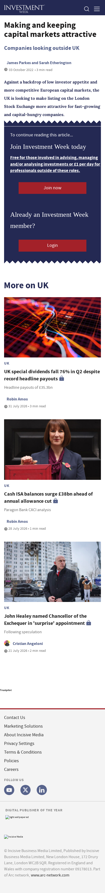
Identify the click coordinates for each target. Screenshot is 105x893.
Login (52, 245)
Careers (11, 769)
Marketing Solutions (23, 726)
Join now (52, 188)
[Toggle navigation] (95, 9)
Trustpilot (6, 690)
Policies (11, 761)
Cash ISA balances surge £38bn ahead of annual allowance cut (48, 498)
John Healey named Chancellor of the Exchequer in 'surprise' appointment (45, 620)
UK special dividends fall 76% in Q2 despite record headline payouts (52, 375)
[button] (86, 9)
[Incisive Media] (13, 836)
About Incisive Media (24, 735)
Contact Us (14, 718)
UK (6, 363)
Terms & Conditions (23, 752)
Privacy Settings (19, 743)
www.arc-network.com (50, 875)
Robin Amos (17, 399)
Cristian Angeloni (28, 643)
